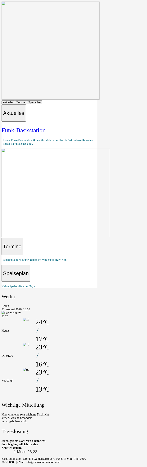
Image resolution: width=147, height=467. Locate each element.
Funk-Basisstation (24, 130)
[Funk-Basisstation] (56, 236)
